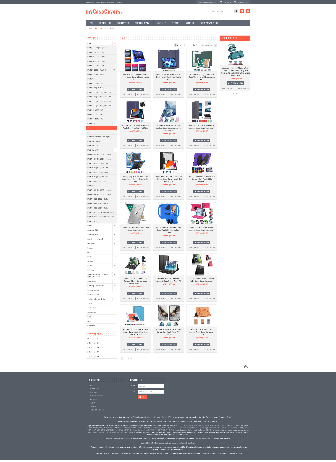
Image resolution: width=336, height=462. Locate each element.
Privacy (157, 417)
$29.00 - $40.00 (93, 347)
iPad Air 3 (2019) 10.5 (95, 119)
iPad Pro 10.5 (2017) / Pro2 (97, 181)
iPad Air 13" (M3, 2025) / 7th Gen (99, 96)
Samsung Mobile (93, 234)
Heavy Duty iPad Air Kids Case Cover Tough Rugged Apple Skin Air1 (135, 178)
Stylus (89, 303)
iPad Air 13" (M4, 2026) (95, 88)
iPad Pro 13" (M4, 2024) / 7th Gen (99, 194)
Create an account (108, 2)
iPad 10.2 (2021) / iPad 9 (96, 56)
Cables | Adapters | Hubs (96, 299)
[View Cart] (248, 11)
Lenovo (90, 248)
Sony (89, 317)
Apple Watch (91, 281)
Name (132, 385)
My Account (90, 2)
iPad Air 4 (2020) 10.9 (95, 114)
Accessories (91, 312)
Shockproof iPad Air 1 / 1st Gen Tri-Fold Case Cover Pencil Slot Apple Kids (169, 178)
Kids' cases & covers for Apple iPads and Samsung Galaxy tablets (113, 432)
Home (91, 28)
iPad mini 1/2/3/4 (93, 150)
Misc (89, 321)
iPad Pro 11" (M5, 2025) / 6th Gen (99, 154)
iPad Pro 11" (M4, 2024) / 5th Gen (99, 159)
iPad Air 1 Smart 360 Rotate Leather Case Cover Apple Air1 (202, 228)
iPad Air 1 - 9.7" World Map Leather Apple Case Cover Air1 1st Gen (202, 331)
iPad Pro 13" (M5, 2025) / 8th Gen (99, 190)
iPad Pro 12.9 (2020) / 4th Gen (98, 208)
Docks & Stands (93, 294)
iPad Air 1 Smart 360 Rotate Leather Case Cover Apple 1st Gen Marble (168, 127)
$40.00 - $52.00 (93, 352)
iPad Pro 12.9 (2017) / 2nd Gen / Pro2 (100, 216)
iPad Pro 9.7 (91, 185)
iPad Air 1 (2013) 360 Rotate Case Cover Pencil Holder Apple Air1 (201, 76)
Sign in (98, 2)
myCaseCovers (104, 11)
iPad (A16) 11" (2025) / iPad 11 (98, 48)
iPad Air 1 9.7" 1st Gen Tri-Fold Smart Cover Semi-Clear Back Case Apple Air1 (135, 331)
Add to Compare (143, 94)
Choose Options (137, 89)
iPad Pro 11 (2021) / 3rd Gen (97, 168)
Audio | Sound (92, 308)
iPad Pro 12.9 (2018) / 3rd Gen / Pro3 (100, 212)
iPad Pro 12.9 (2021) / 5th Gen (98, 203)
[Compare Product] (242, 11)
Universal (90, 270)
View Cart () (242, 2)
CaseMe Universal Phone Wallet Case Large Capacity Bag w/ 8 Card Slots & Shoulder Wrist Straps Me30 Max (235, 72)
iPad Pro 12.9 (92, 221)
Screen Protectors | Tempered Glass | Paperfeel (98, 275)
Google (90, 261)
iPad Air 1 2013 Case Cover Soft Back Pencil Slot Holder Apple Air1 (168, 76)
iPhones (176, 430)
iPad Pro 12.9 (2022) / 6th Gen (98, 199)
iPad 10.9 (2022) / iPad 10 (96, 52)
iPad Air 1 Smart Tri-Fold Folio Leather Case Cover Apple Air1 (202, 126)
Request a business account (206, 438)
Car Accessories (93, 290)
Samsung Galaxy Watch (95, 285)
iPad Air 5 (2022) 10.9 (95, 110)
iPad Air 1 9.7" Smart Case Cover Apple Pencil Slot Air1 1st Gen (135, 126)
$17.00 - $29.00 (93, 343)
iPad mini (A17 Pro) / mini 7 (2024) (99, 136)
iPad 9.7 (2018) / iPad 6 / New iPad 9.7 (101, 70)
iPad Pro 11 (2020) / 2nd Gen (97, 172)
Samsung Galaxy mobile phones (192, 430)
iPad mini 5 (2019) (94, 145)
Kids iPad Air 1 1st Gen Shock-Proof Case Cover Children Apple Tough (135, 76)
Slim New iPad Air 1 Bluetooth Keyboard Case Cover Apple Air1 (168, 279)
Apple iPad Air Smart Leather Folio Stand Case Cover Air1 (202, 279)
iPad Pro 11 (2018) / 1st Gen (97, 176)
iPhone (90, 225)
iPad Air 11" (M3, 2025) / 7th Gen (99, 92)
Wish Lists (227, 2)
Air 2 (89, 132)
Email (132, 391)
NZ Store (119, 2)
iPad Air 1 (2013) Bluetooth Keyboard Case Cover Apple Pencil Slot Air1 (135, 280)
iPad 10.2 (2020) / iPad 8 (96, 61)
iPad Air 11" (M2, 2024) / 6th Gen (99, 101)
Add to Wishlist (127, 94)
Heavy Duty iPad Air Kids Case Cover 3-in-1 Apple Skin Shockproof (202, 178)
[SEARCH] (236, 11)
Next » (188, 45)
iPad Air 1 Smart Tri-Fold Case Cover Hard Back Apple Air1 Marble (168, 331)
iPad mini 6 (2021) (94, 141)
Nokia (89, 257)
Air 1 (89, 128)
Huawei (90, 265)
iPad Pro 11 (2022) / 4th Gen (97, 163)
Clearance (91, 325)
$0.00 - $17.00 (92, 338)
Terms (164, 417)
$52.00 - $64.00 (93, 356)
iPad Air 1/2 (104, 28)
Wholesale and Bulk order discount (119, 438)
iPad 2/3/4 (91, 79)
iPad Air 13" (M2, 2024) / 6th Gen (99, 105)
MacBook (90, 243)
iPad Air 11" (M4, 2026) (95, 83)
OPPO (89, 252)
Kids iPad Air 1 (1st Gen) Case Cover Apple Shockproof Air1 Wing (168, 229)
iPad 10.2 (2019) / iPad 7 (96, 65)
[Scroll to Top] (246, 367)
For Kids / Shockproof (95, 239)
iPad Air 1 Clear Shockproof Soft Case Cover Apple (135, 228)
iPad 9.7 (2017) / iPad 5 (95, 74)
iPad (96, 28)
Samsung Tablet (93, 230)
